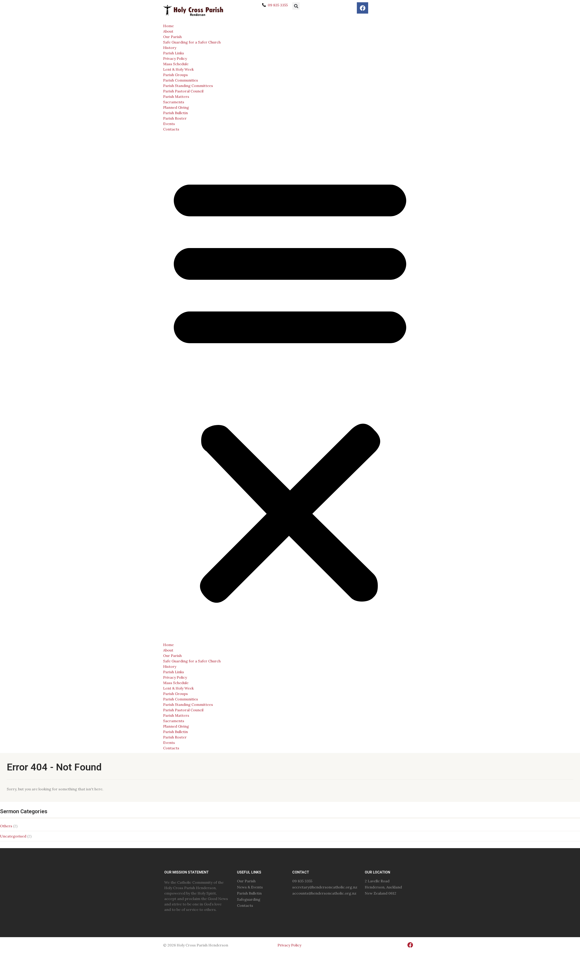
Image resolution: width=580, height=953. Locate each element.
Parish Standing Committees (188, 85)
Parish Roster (175, 118)
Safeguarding (248, 899)
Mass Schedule (175, 64)
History (169, 47)
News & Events (250, 887)
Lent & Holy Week (178, 69)
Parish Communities (180, 80)
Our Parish (172, 36)
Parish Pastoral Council (183, 91)
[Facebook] (362, 8)
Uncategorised (13, 836)
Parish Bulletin (175, 113)
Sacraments (173, 102)
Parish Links (173, 53)
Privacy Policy (175, 58)
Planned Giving (176, 107)
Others (6, 826)
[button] (296, 6)
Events (169, 123)
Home (168, 26)
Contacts (171, 129)
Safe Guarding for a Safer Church (192, 42)
